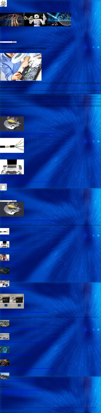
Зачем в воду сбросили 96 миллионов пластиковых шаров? (17, 381)
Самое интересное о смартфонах (9, 263)
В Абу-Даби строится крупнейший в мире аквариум (15, 355)
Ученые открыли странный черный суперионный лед (15, 394)
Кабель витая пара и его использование (12, 155)
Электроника (6, 38)
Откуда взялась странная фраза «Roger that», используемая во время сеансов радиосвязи (26, 342)
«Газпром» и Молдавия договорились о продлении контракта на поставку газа (21, 389)
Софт (4, 34)
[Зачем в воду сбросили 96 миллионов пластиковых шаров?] (4, 378)
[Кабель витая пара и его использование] (12, 152)
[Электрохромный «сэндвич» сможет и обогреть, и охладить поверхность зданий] (12, 308)
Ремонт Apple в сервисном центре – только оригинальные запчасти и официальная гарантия (28, 133)
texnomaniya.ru (8, 111)
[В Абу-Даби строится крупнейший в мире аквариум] (4, 352)
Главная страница (7, 28)
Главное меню (3, 43)
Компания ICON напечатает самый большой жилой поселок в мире (20, 329)
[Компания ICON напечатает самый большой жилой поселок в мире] (4, 326)
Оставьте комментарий (16, 51)
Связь (4, 33)
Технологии (5, 37)
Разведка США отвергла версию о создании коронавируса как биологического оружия (23, 390)
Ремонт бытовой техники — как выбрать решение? (15, 289)
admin (8, 51)
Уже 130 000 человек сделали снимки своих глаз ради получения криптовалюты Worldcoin (27, 368)
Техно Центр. (3, 8)
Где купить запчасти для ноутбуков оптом (12, 176)
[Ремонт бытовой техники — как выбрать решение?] (4, 286)
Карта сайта (5, 39)
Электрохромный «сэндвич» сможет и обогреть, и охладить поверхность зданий (24, 312)
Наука (4, 32)
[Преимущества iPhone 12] (4, 273)
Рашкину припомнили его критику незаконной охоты (15, 391)
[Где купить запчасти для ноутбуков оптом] (12, 174)
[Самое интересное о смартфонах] (4, 260)
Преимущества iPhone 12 (7, 276)
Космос (4, 30)
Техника (5, 35)
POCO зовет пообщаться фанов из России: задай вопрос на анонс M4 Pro (20, 393)
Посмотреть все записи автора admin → (9, 195)
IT (3, 29)
